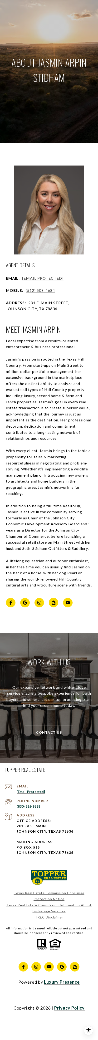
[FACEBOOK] (10, 602)
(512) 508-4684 (40, 290)
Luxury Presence (62, 982)
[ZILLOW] (53, 602)
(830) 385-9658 (28, 806)
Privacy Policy (69, 1008)
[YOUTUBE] (68, 602)
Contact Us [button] (49, 732)
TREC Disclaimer (49, 917)
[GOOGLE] (25, 602)
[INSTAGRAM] (39, 602)
